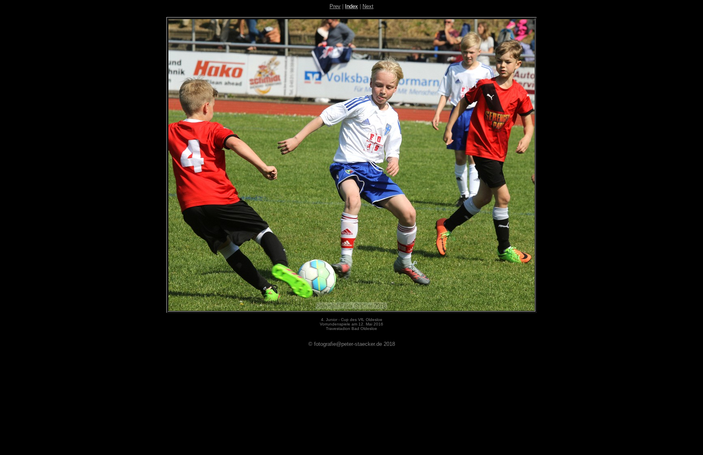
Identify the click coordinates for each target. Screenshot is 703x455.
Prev (335, 6)
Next (367, 6)
